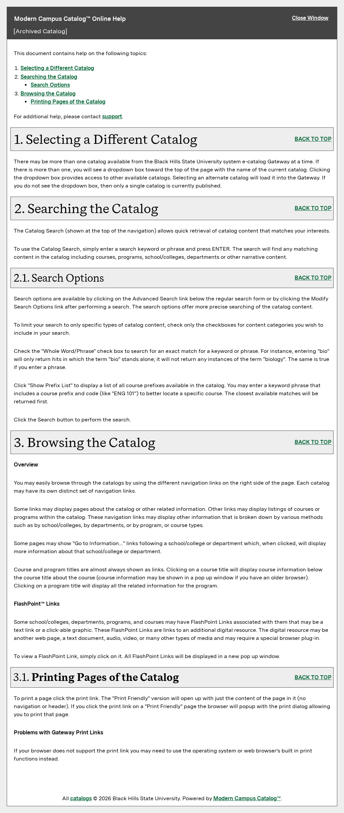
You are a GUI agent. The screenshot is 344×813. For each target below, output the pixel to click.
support (112, 116)
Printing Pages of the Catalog (68, 101)
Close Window (310, 18)
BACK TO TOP (313, 139)
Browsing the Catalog (48, 93)
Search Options (50, 85)
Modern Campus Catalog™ (247, 798)
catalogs (81, 798)
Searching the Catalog (48, 77)
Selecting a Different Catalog (57, 68)
